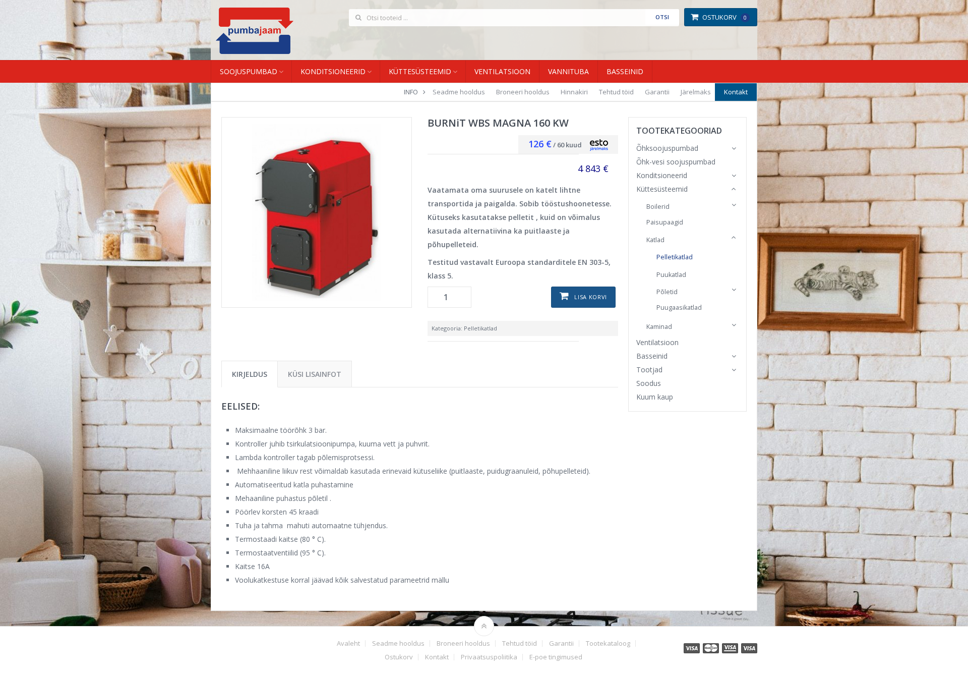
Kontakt (736, 91)
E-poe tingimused (555, 657)
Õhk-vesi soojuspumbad (675, 161)
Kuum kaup (654, 397)
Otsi (662, 17)
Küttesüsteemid (420, 71)
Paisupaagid (664, 222)
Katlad (655, 240)
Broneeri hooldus (523, 91)
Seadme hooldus (459, 91)
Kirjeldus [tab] (249, 374)
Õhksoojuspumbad (667, 148)
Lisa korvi (590, 297)
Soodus (648, 383)
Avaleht (348, 643)
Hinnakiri (574, 91)
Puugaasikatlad (679, 307)
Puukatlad (671, 274)
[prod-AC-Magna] (316, 212)
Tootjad (649, 369)
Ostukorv (724, 17)
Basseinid (625, 71)
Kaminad (659, 326)
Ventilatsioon (502, 71)
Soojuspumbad (248, 71)
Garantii (657, 91)
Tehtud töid (616, 91)
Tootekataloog (608, 643)
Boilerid (658, 206)
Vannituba (568, 71)
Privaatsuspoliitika (489, 657)
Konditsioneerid (333, 71)
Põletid (667, 292)
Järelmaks (696, 91)
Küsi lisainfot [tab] (314, 374)
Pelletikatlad (480, 328)
